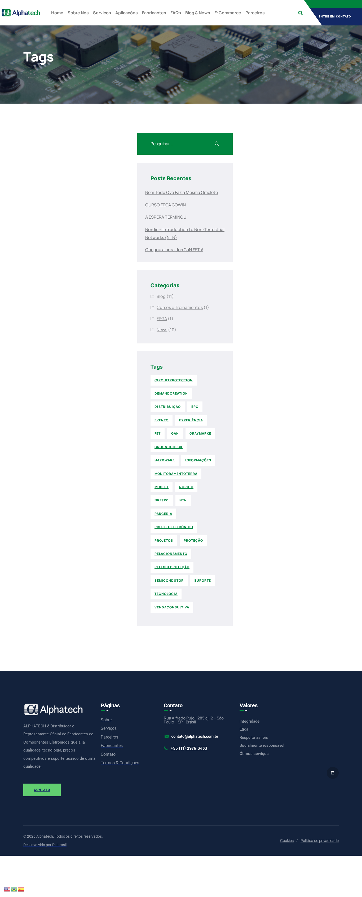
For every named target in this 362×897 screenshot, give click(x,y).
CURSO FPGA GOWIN (165, 205)
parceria (163, 513)
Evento (161, 420)
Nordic (186, 487)
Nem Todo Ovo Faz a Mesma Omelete (181, 192)
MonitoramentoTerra (175, 473)
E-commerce (227, 13)
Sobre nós (78, 13)
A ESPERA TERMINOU (165, 217)
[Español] (21, 889)
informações (198, 460)
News (162, 330)
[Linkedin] (333, 773)
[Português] (14, 889)
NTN (183, 500)
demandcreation (171, 393)
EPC (194, 406)
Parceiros (255, 13)
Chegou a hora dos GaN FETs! (174, 250)
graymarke (200, 433)
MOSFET (161, 487)
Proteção (193, 540)
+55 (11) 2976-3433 (189, 748)
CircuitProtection (173, 380)
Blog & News (197, 13)
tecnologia (166, 593)
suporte (202, 580)
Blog (161, 296)
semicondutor (169, 580)
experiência (191, 420)
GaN (175, 433)
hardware (164, 460)
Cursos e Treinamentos (180, 307)
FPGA (162, 318)
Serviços (102, 13)
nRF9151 (161, 500)
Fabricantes (154, 13)
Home (57, 13)
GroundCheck (168, 447)
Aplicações (126, 13)
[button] (300, 13)
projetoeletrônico (173, 527)
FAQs (175, 13)
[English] (7, 889)
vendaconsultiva (171, 607)
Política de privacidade (320, 840)
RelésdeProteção (171, 567)
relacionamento (170, 553)
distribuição (167, 406)
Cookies (287, 840)
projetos (163, 540)
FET (157, 433)
